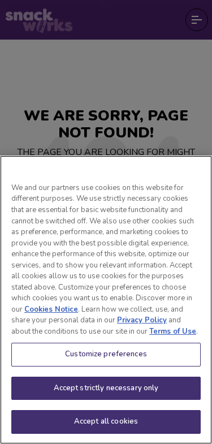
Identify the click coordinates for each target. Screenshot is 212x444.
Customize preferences (106, 354)
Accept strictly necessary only (106, 388)
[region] (106, 300)
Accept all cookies (106, 421)
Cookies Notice (51, 309)
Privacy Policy (142, 320)
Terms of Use (172, 331)
